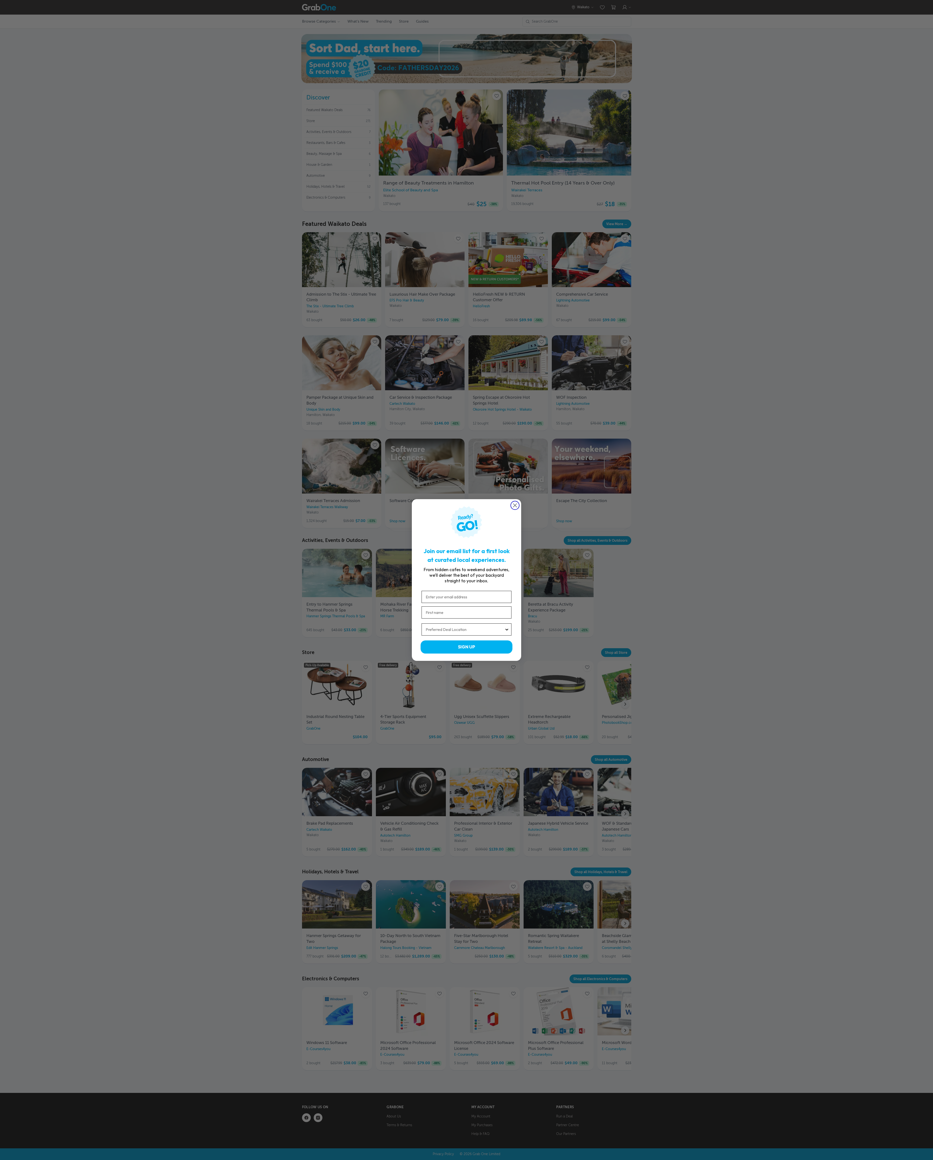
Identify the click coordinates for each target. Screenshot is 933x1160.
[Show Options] (506, 629)
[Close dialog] (515, 505)
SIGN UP (466, 647)
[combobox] (465, 629)
